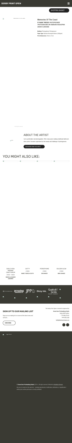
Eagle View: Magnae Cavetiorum (10, 270)
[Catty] (27, 213)
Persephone (44, 269)
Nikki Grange (61, 273)
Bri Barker (44, 273)
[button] (59, 10)
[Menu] (69, 3)
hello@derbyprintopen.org (62, 320)
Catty (27, 269)
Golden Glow (61, 269)
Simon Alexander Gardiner (11, 277)
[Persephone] (44, 213)
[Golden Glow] (61, 213)
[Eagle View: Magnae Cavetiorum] (10, 213)
